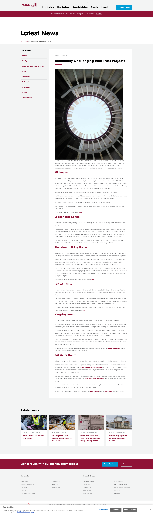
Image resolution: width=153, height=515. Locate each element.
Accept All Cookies (130, 509)
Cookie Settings (103, 509)
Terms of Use (117, 490)
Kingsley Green (65, 314)
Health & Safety (56, 481)
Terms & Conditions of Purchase (122, 487)
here (80, 212)
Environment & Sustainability (28, 493)
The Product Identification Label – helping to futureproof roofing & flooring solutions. (90, 438)
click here (99, 14)
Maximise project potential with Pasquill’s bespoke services (118, 438)
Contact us (126, 464)
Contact (104, 7)
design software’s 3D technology (91, 367)
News (107, 2)
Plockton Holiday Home (71, 247)
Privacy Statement (118, 481)
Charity (24, 61)
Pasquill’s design (114, 348)
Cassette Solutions (80, 7)
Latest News (55, 484)
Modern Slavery (87, 490)
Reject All (116, 509)
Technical (25, 82)
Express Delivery (84, 2)
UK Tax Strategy (117, 493)
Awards (24, 56)
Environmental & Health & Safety (33, 66)
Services (114, 2)
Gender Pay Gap (87, 487)
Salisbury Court (65, 355)
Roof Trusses (94, 391)
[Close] (150, 510)
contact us (108, 391)
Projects (94, 7)
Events (24, 71)
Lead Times (73, 2)
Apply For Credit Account (27, 484)
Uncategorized (27, 97)
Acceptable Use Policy (88, 481)
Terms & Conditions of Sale (120, 484)
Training (24, 92)
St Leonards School (67, 217)
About (92, 2)
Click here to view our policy (25, 512)
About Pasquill (24, 481)
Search (130, 2)
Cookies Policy (86, 484)
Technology (26, 87)
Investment (25, 77)
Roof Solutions (48, 7)
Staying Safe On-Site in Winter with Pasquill (33, 437)
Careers (100, 2)
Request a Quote (124, 7)
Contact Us (23, 490)
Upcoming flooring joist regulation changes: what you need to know (62, 438)
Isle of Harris (63, 284)
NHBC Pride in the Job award (94, 378)
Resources (122, 2)
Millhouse (61, 172)
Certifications (24, 487)
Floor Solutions (63, 7)
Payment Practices (87, 493)
